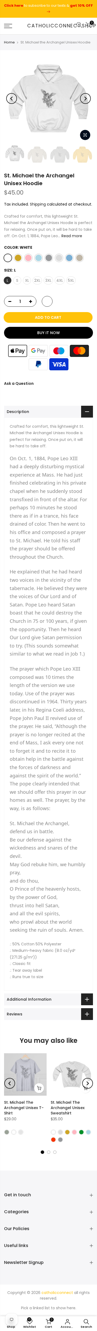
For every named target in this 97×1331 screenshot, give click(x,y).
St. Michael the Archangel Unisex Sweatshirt (68, 1108)
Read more (71, 236)
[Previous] (11, 98)
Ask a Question (19, 383)
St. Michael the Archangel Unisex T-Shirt (24, 1108)
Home (9, 42)
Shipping (38, 204)
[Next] (85, 98)
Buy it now (48, 333)
